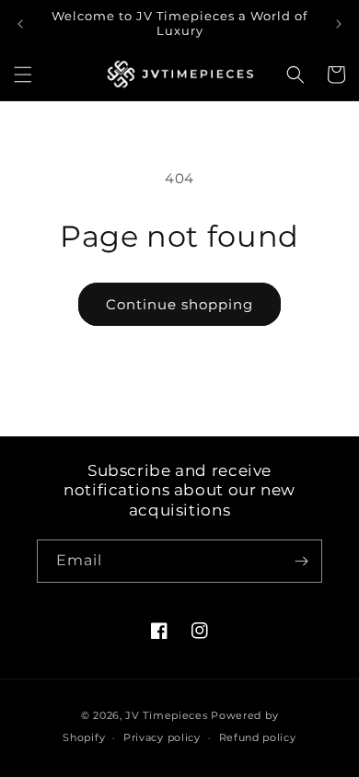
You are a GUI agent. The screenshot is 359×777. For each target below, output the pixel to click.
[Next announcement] (338, 24)
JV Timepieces (166, 715)
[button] (23, 74)
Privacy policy (162, 737)
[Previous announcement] (20, 24)
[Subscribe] (301, 561)
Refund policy (257, 737)
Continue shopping (179, 304)
